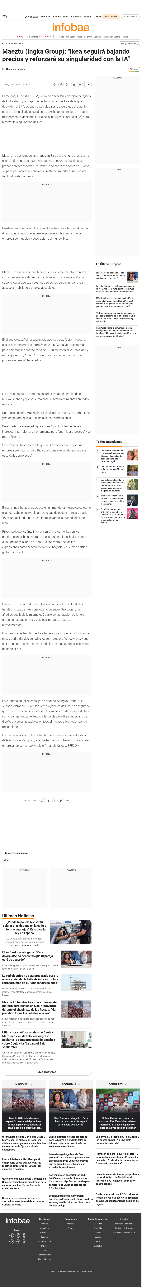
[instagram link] (24, 1235)
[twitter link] (18, 1235)
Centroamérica (44, 1255)
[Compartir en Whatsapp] (54, 84)
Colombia (76, 16)
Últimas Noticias (44, 1259)
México (97, 16)
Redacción (71, 1224)
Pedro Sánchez (38, 37)
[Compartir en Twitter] (67, 84)
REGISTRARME (110, 17)
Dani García (70, 37)
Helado (125, 37)
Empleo (71, 1228)
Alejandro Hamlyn (84, 37)
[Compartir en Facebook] (61, 84)
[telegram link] (18, 1241)
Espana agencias (11, 43)
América (44, 1224)
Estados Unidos (61, 16)
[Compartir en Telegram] (80, 84)
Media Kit (98, 1246)
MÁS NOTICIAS (46, 1072)
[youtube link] (11, 1241)
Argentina (45, 16)
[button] (5, 16)
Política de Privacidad (124, 1228)
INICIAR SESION (130, 17)
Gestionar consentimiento (124, 1233)
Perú (44, 1250)
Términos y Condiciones (124, 1224)
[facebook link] (11, 1235)
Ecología (97, 37)
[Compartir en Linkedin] (73, 84)
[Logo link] (71, 27)
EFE (6, 860)
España (87, 16)
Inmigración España (111, 37)
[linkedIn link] (24, 1241)
